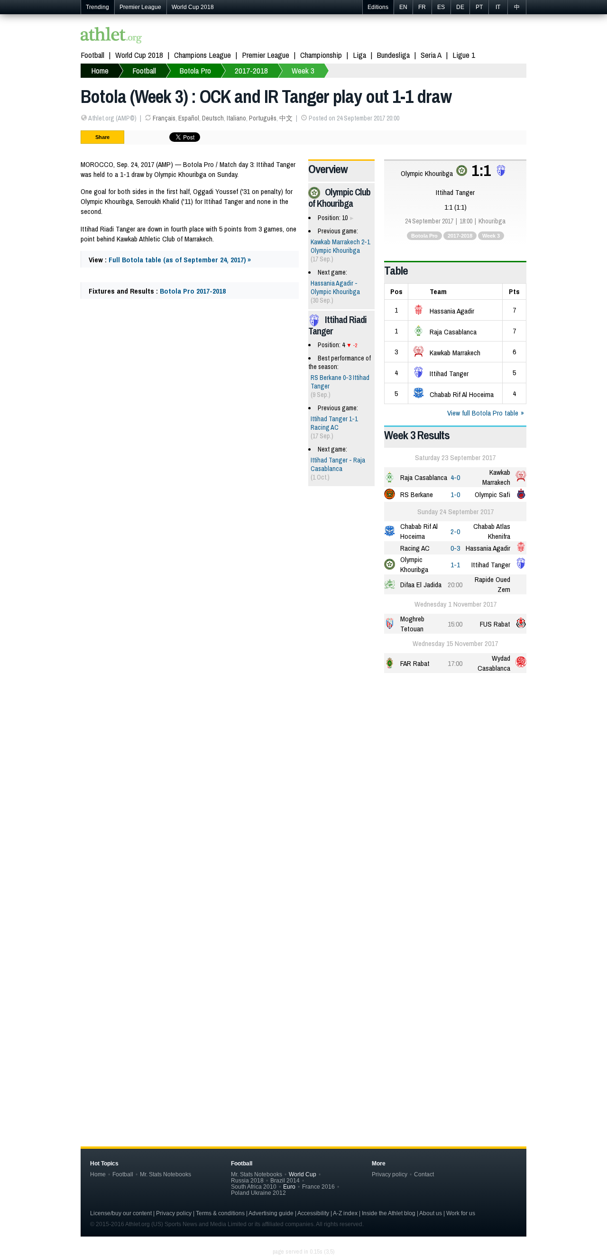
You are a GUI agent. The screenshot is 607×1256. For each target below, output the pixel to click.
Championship (321, 54)
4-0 (455, 477)
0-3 (455, 548)
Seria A (431, 54)
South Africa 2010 (253, 1186)
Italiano (236, 118)
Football (92, 54)
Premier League (140, 7)
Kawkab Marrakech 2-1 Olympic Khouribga (340, 246)
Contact (424, 1174)
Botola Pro (424, 236)
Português (262, 118)
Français (164, 118)
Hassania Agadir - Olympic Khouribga (335, 287)
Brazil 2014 (285, 1180)
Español (188, 118)
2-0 (455, 531)
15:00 (455, 624)
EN (403, 7)
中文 (286, 118)
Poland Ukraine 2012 (258, 1193)
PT (479, 7)
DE (460, 7)
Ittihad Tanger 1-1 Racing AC (334, 423)
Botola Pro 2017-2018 (193, 291)
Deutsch (213, 118)
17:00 (455, 663)
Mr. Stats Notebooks (165, 1174)
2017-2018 (460, 236)
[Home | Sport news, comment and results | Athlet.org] (111, 36)
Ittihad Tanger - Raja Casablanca (338, 464)
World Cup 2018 (193, 7)
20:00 (455, 585)
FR (422, 7)
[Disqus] (303, 968)
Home (98, 1174)
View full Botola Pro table (482, 413)
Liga (359, 54)
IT (498, 7)
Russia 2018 (247, 1180)
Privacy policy (389, 1174)
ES (441, 7)
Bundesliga (393, 54)
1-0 (455, 494)
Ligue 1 (463, 54)
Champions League (202, 54)
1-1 (455, 565)
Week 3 (491, 236)
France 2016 (318, 1186)
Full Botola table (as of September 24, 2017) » (180, 260)
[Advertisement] (303, 754)
